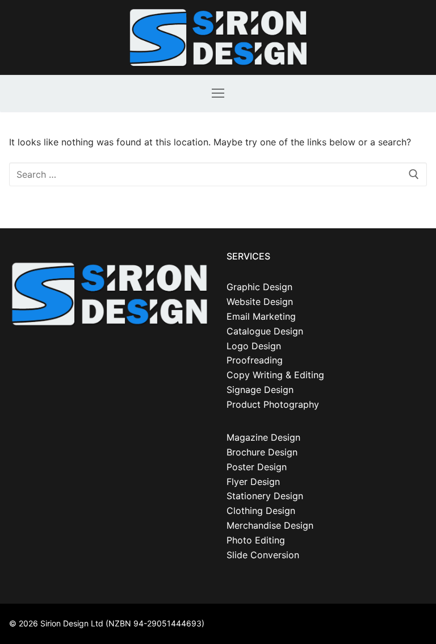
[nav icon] (218, 93)
